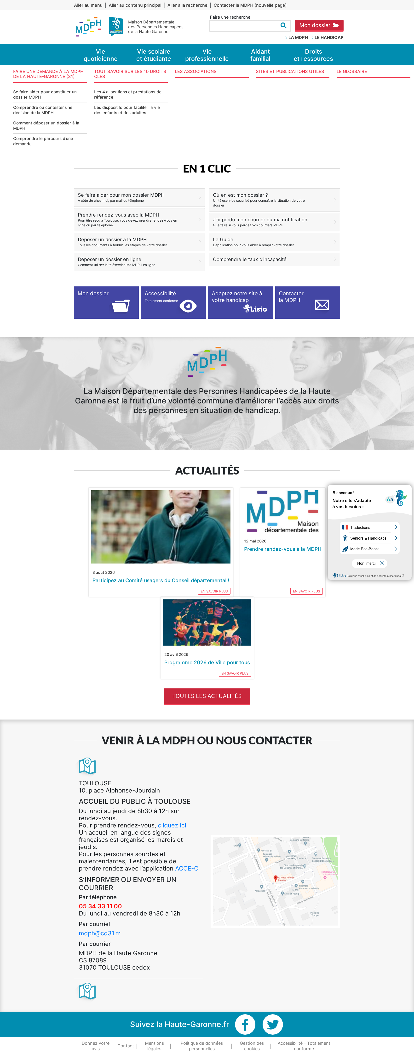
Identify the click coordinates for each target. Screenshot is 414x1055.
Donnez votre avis (95, 1046)
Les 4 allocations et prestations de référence (127, 94)
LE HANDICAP (329, 37)
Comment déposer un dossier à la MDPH (46, 126)
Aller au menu (88, 5)
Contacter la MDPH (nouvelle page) (250, 5)
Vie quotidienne (101, 55)
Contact (125, 1045)
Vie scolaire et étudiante (153, 55)
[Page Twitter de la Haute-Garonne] (272, 1025)
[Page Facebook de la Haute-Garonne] (245, 1025)
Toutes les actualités (207, 696)
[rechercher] (283, 26)
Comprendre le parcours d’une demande (43, 141)
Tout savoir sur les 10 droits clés (130, 74)
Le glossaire (352, 71)
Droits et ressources (313, 55)
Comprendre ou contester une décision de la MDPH (42, 110)
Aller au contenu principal (135, 5)
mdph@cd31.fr (99, 933)
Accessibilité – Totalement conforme (304, 1046)
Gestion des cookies (252, 1046)
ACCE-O (187, 868)
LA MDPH (298, 37)
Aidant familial (260, 55)
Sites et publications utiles (290, 71)
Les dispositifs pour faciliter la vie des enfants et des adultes (127, 110)
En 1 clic (207, 168)
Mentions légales (154, 1046)
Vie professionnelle (207, 55)
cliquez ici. (173, 825)
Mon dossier (314, 25)
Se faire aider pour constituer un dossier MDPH (45, 94)
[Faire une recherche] (243, 25)
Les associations (196, 71)
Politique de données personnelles (202, 1046)
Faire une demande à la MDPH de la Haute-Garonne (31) (48, 74)
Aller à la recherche (187, 5)
